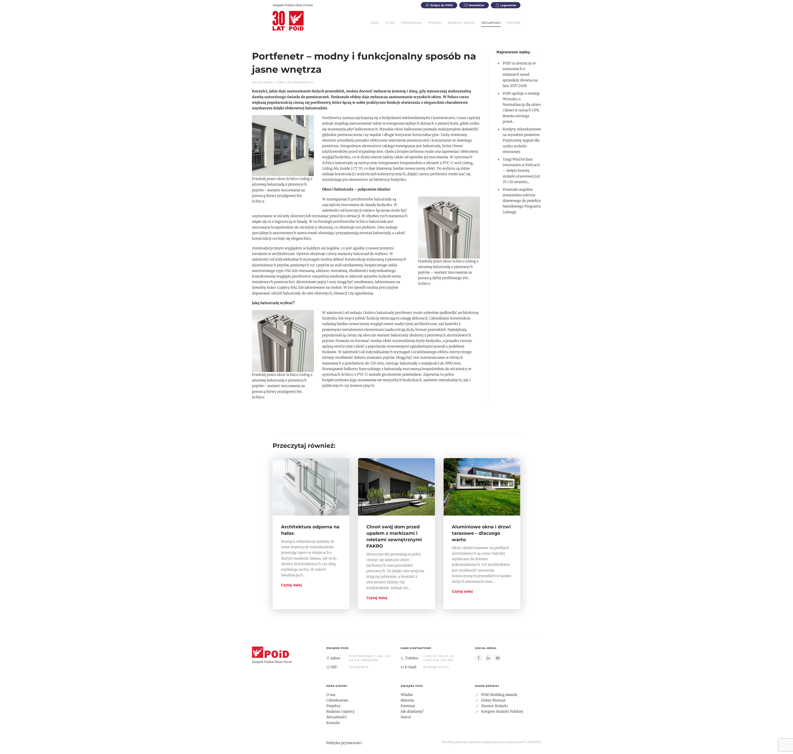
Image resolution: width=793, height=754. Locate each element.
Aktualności (491, 23)
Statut (406, 717)
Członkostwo (411, 23)
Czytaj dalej (291, 585)
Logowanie (508, 5)
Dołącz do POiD (441, 5)
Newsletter (476, 5)
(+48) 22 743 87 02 (438, 656)
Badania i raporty (461, 23)
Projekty (435, 23)
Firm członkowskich (294, 82)
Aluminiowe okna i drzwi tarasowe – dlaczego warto (481, 533)
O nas (389, 23)
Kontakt (513, 23)
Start (375, 23)
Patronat (408, 706)
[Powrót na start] (288, 20)
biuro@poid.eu (436, 667)
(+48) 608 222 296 (438, 660)
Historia (407, 700)
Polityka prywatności (344, 743)
